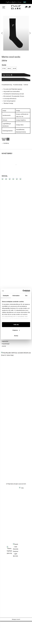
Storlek (4, 65)
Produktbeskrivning (7, 84)
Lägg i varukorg (6, 75)
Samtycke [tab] (6, 295)
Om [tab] (26, 295)
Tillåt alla (16, 324)
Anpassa (15, 330)
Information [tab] (15, 295)
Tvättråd (25, 84)
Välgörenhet (5, 341)
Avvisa (16, 335)
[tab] (7, 85)
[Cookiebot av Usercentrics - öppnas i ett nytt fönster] (23, 291)
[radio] (4, 68)
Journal (4, 346)
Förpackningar (5, 343)
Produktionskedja (17, 84)
